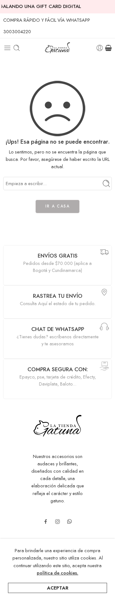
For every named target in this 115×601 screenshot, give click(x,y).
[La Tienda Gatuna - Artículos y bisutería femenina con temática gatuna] (57, 48)
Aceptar (57, 587)
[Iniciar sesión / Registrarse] (99, 48)
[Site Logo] (57, 425)
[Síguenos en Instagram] (57, 521)
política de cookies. (57, 572)
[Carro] (108, 48)
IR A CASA (57, 206)
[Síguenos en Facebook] (45, 521)
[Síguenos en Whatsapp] (69, 521)
